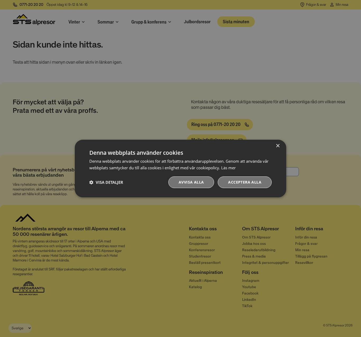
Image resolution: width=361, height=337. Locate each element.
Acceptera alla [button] (244, 182)
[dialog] (180, 168)
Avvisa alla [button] (191, 182)
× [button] (278, 146)
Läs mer (228, 167)
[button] (106, 182)
